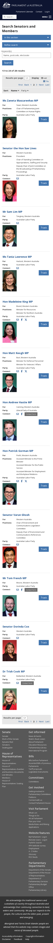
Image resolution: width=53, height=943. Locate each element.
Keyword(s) (6, 51)
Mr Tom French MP (15, 578)
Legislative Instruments (38, 772)
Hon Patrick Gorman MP (18, 451)
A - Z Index (33, 851)
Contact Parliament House (40, 803)
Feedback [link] (18, 939)
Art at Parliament (36, 818)
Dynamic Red (7, 742)
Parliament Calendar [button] (24, 11)
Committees (34, 781)
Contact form (31, 414)
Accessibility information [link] (12, 936)
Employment (34, 848)
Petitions (32, 797)
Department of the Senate (40, 870)
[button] (46, 17)
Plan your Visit (35, 821)
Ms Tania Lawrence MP (17, 256)
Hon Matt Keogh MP (16, 353)
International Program (38, 750)
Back (26, 84)
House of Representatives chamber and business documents (13, 769)
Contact (39, 11)
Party (24, 90)
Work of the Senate (10, 739)
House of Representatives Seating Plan (12, 783)
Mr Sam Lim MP (12, 211)
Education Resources (38, 744)
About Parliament (36, 742)
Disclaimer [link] (6, 939)
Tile (47, 81)
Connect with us (35, 800)
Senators (6, 744)
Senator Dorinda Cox (16, 626)
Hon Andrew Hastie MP (17, 402)
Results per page (14, 78)
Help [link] (27, 939)
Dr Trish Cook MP (14, 671)
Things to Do (34, 815)
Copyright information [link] (35, 936)
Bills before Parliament (38, 760)
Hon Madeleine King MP (18, 301)
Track (44, 119)
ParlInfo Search (35, 842)
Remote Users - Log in (38, 840)
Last (47, 84)
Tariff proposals (35, 769)
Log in (47, 11)
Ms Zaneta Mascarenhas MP (20, 100)
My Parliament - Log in (38, 837)
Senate (5, 736)
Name (14, 90)
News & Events (35, 736)
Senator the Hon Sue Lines (19, 148)
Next (41, 84)
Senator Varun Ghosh (16, 515)
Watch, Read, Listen (37, 739)
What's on (33, 812)
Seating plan (7, 747)
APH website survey (37, 845)
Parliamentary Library (37, 747)
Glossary (32, 854)
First (20, 84)
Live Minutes (7, 775)
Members (6, 777)
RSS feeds (33, 857)
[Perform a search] (4, 17)
